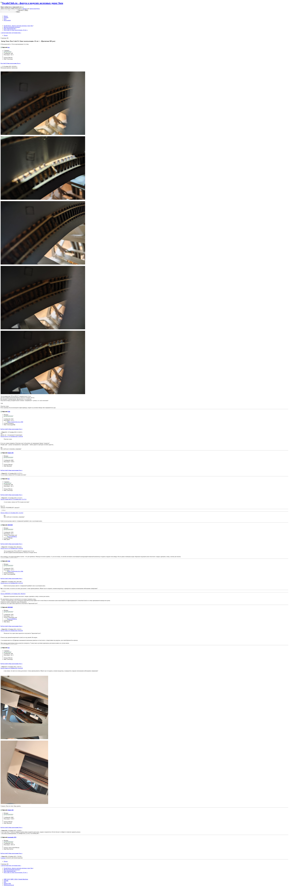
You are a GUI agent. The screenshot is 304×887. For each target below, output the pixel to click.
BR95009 (10, 525)
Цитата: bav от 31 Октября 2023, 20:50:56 (12, 436)
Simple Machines (23, 879)
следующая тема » (16, 32)
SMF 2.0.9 (7, 879)
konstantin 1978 (12, 837)
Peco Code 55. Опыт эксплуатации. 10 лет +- (11, 63)
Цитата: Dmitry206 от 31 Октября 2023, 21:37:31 (13, 499)
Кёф (9, 411)
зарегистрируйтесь (35, 8)
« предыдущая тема (6, 32)
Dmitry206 (10, 452)
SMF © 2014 (14, 879)
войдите (24, 8)
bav (9, 47)
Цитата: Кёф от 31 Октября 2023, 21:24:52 (12, 512)
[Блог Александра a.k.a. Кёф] (15, 422)
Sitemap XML (7, 883)
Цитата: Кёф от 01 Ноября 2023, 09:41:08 (12, 630)
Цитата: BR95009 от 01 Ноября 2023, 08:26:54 (13, 593)
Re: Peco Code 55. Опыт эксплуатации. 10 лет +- (12, 429)
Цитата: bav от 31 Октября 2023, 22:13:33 (12, 583)
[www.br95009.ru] (12, 536)
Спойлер (3, 858)
